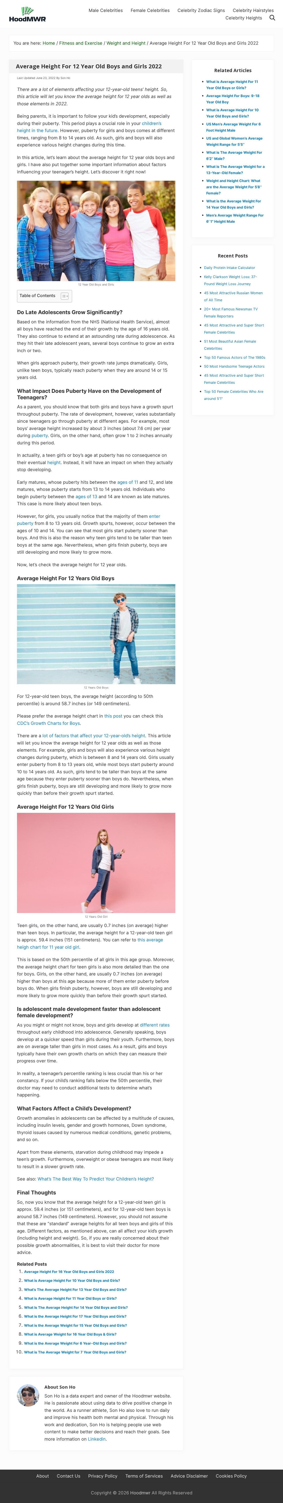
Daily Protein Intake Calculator (229, 267)
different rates (155, 1025)
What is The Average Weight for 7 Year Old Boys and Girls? (75, 1352)
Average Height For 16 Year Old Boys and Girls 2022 (69, 1271)
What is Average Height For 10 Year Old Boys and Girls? (72, 1280)
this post (113, 716)
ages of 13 (86, 496)
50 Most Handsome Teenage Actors (234, 366)
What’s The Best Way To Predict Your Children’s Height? (96, 1179)
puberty (40, 435)
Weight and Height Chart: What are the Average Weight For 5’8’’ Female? (234, 187)
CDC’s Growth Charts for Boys (48, 723)
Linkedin (97, 1439)
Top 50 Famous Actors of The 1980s (234, 357)
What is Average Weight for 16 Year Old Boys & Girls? (70, 1334)
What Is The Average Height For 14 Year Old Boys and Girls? (76, 1307)
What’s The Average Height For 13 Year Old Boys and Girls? (75, 1289)
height (54, 462)
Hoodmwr (140, 1492)
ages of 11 (127, 482)
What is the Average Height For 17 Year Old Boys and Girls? (75, 1316)
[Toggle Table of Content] (62, 296)
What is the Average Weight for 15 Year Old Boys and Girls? (75, 1325)
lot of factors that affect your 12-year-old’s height (93, 735)
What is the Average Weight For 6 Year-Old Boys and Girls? (75, 1343)
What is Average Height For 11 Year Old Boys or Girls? (70, 1298)
